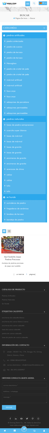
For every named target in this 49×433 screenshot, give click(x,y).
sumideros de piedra (16, 203)
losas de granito (14, 147)
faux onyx (11, 91)
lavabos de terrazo (15, 214)
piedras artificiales (15, 35)
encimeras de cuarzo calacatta (13, 325)
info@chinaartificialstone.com (33, 365)
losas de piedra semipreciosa (20, 125)
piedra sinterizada (15, 41)
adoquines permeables (17, 107)
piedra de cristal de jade (18, 69)
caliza (9, 174)
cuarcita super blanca (16, 130)
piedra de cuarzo (14, 46)
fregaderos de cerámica (17, 208)
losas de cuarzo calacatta (11, 329)
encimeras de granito (16, 158)
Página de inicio (21, 18)
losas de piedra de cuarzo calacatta (15, 337)
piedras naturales (15, 119)
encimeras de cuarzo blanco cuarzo (15, 321)
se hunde (11, 197)
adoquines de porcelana (18, 102)
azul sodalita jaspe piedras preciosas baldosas (12, 258)
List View (9, 231)
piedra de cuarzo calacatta (11, 333)
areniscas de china (15, 169)
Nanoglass (11, 63)
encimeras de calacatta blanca (13, 318)
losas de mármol (14, 136)
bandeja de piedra (15, 219)
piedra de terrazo (14, 52)
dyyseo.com (34, 425)
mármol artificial (14, 80)
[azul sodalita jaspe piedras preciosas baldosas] (12, 244)
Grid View (4, 231)
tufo (8, 185)
